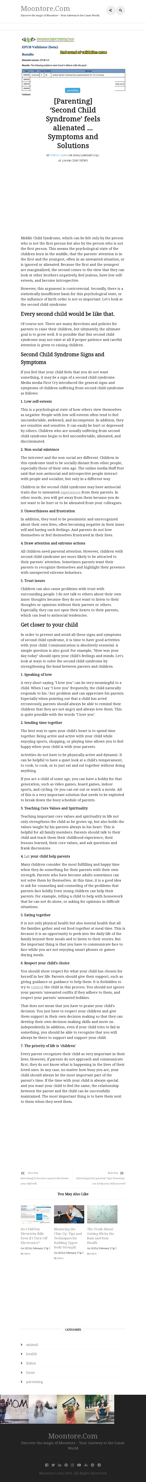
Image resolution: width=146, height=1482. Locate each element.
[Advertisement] (73, 204)
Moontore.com (45, 8)
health (31, 1354)
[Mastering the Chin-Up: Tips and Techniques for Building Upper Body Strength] (69, 1214)
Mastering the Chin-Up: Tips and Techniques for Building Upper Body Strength (68, 1238)
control (37, 987)
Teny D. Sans (58, 155)
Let (27, 856)
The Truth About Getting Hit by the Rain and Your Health (100, 1236)
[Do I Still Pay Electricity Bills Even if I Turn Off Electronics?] (36, 1214)
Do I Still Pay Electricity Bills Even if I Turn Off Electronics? (34, 1236)
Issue (30, 1372)
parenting (72, 90)
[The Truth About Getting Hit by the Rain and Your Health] (102, 1214)
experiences (70, 492)
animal (32, 1344)
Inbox (27, 1253)
